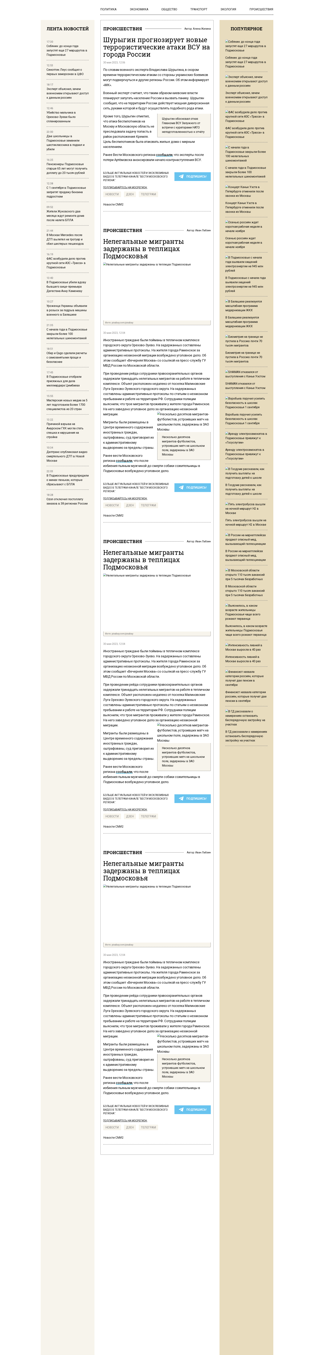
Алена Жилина (202, 28)
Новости (112, 194)
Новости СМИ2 (113, 204)
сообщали (164, 155)
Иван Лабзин (203, 230)
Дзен (130, 194)
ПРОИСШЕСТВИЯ (122, 29)
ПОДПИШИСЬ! (196, 176)
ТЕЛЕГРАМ (148, 194)
